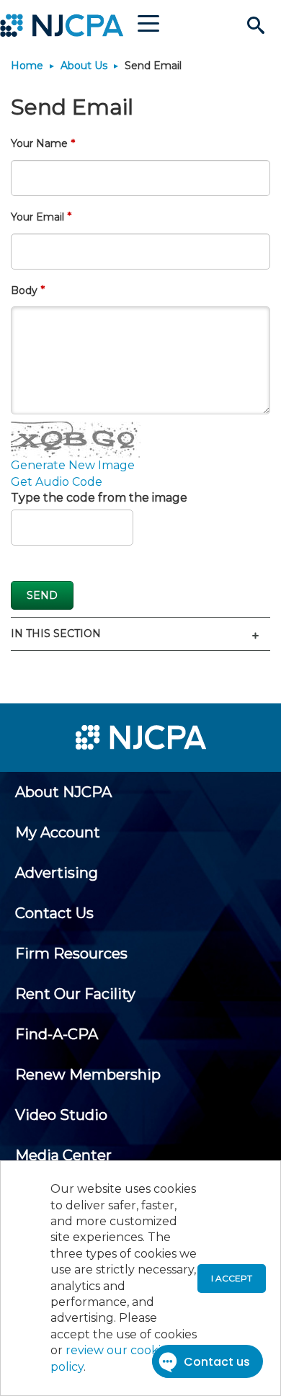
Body (24, 290)
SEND (42, 595)
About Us (84, 65)
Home (27, 65)
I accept (231, 1278)
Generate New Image (73, 465)
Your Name (39, 143)
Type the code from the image (99, 497)
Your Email (37, 216)
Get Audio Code (56, 482)
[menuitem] (63, 792)
